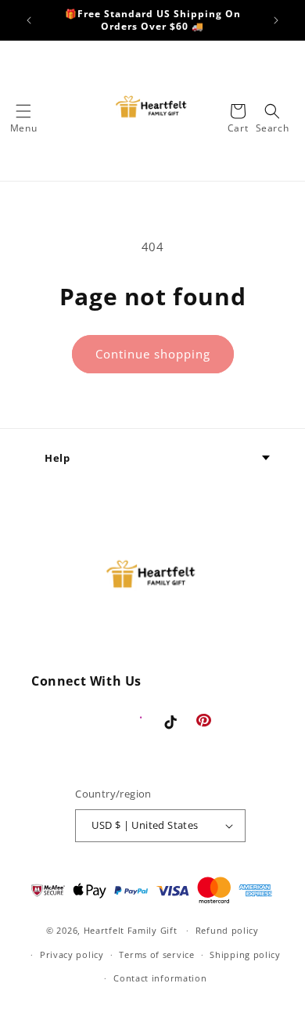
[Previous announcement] (29, 20)
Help (57, 458)
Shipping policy (245, 954)
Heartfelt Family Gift (131, 930)
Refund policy (227, 930)
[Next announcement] (276, 20)
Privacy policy (72, 954)
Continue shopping (152, 354)
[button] (23, 111)
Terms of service (156, 954)
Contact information (159, 978)
